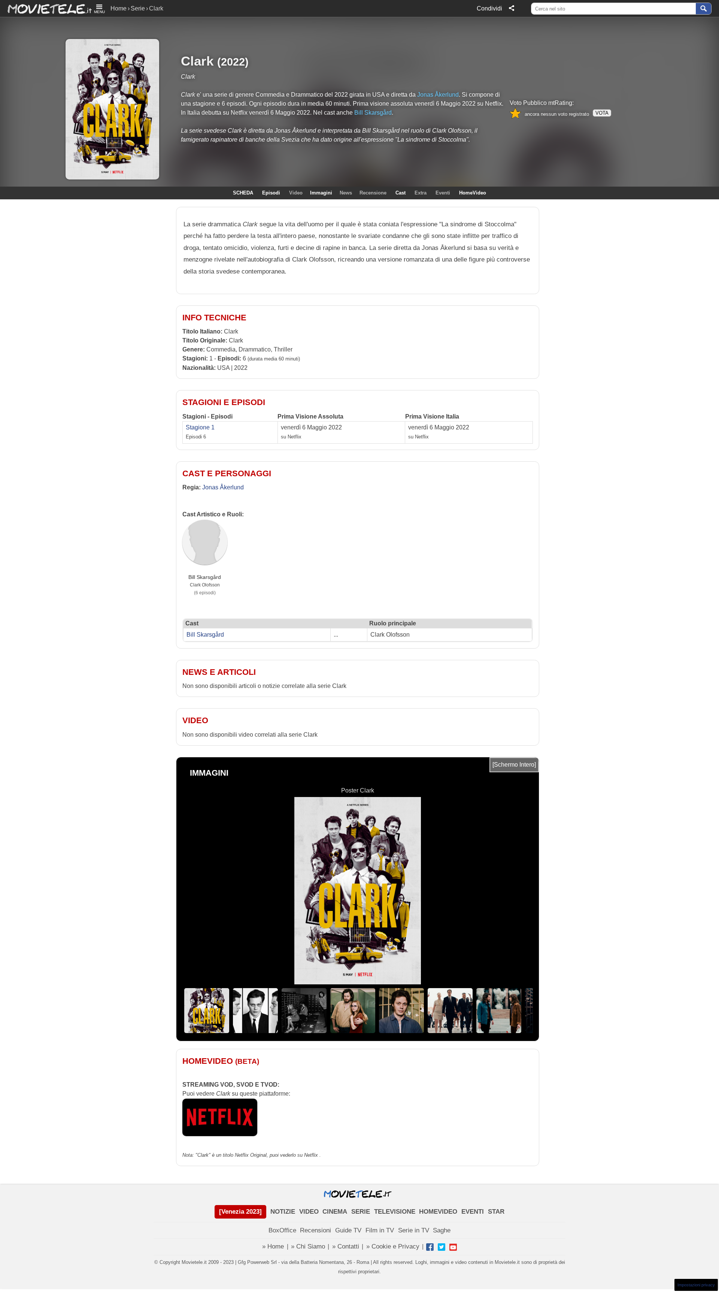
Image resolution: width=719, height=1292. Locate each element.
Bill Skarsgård (373, 112)
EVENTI (472, 1211)
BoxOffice (282, 1230)
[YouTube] (453, 1247)
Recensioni (315, 1230)
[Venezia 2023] (240, 1211)
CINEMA (334, 1211)
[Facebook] (430, 1247)
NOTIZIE (282, 1211)
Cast (400, 193)
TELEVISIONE (394, 1211)
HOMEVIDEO (438, 1211)
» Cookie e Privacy (392, 1246)
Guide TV (348, 1230)
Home (118, 8)
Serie (138, 8)
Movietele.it (46, 8)
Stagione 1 (200, 427)
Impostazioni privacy (696, 1285)
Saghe (441, 1230)
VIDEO (309, 1211)
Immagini (321, 193)
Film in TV (379, 1230)
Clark (197, 61)
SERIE (360, 1211)
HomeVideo (472, 193)
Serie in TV (413, 1230)
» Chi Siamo (308, 1246)
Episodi (271, 193)
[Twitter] (441, 1247)
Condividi (489, 8)
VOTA (602, 113)
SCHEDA (243, 193)
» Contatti (345, 1246)
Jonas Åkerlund (438, 94)
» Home (273, 1246)
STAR (496, 1211)
